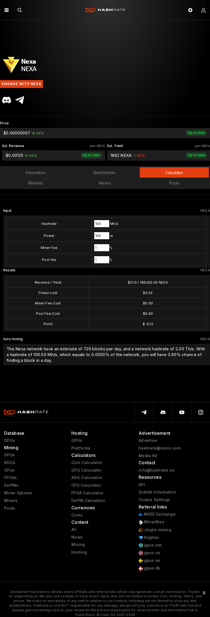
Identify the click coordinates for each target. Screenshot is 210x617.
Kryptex (151, 537)
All (73, 529)
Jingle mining (157, 530)
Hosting (79, 552)
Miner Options (18, 493)
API (142, 485)
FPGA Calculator (87, 493)
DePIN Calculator (88, 500)
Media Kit (148, 456)
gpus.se (151, 560)
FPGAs (10, 477)
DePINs (11, 485)
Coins (77, 515)
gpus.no (151, 553)
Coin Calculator (86, 462)
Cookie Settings (154, 500)
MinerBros (153, 522)
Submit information (157, 492)
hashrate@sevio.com (159, 448)
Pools (9, 508)
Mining (78, 544)
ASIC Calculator (86, 477)
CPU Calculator (86, 485)
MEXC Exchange (159, 514)
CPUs (9, 470)
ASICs (9, 462)
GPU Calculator (86, 470)
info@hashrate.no (156, 470)
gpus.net (152, 545)
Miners (11, 500)
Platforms (81, 448)
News (77, 537)
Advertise (148, 440)
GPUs (9, 440)
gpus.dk (151, 568)
